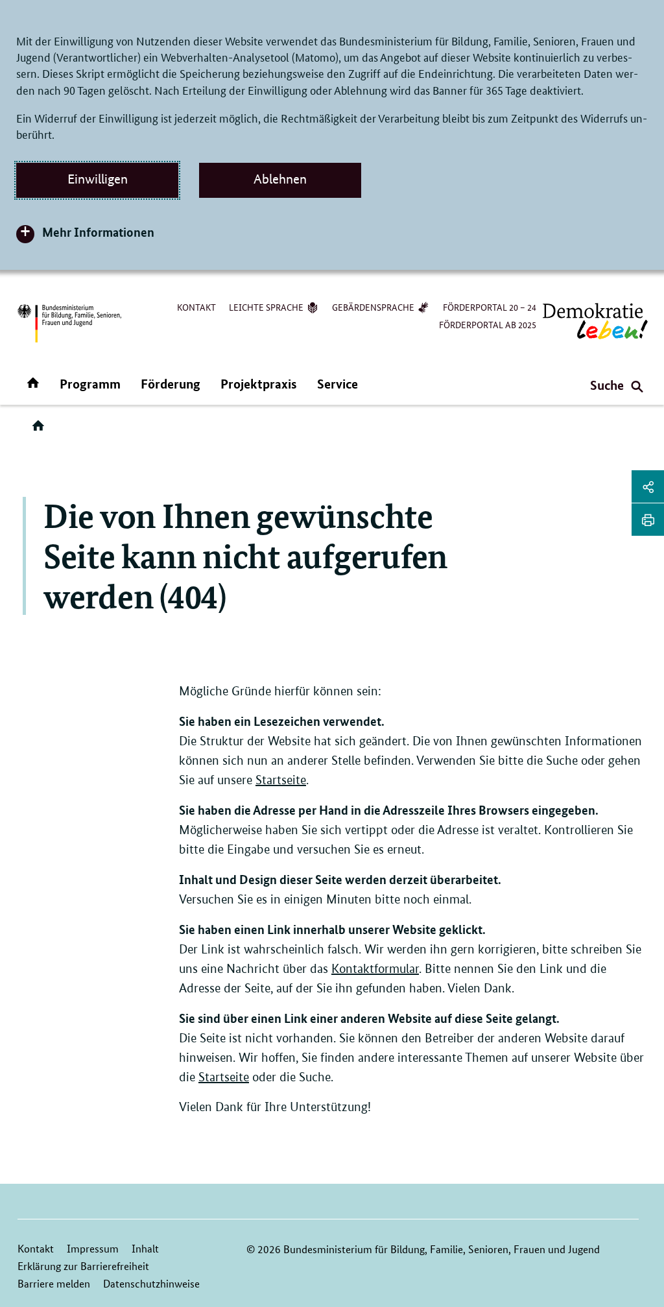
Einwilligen (97, 179)
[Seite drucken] (648, 519)
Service (337, 384)
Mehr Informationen (98, 232)
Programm (90, 384)
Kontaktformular (375, 968)
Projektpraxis (258, 384)
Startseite (280, 780)
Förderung (170, 384)
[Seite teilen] (648, 486)
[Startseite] (41, 430)
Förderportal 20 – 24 (489, 306)
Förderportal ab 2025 (487, 324)
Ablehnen (280, 179)
